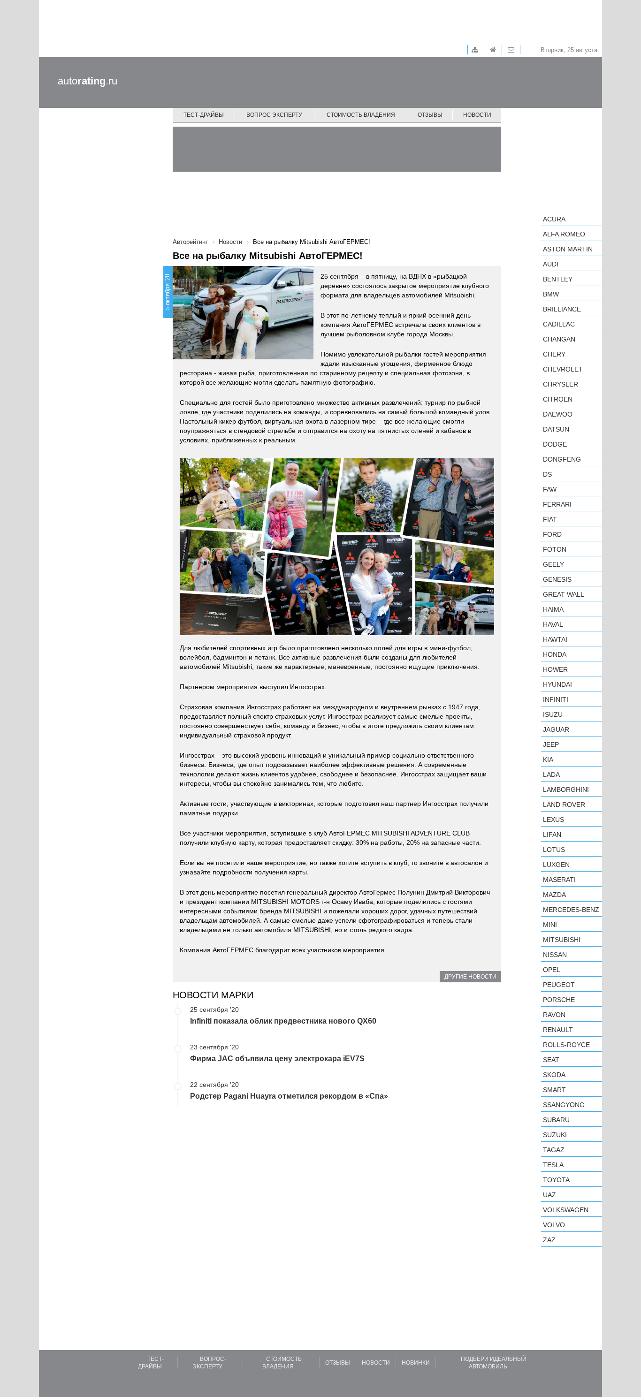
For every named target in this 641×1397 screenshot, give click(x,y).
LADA (551, 774)
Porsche (559, 999)
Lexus (553, 819)
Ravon (554, 1014)
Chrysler (560, 384)
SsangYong (564, 1104)
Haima (553, 609)
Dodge (555, 444)
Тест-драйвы (203, 115)
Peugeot (559, 984)
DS (547, 474)
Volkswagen (565, 1210)
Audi (550, 264)
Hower (555, 669)
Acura (554, 219)
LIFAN (552, 834)
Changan (559, 339)
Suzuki (555, 1135)
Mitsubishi (561, 939)
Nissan (555, 954)
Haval (553, 624)
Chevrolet (563, 369)
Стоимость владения (361, 115)
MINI (550, 924)
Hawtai (555, 639)
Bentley (557, 279)
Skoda (554, 1074)
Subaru (556, 1120)
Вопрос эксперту (274, 115)
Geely (553, 564)
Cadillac (559, 324)
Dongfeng (562, 459)
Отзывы (430, 115)
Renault (558, 1029)
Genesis (557, 579)
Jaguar (556, 729)
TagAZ (554, 1150)
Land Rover (564, 804)
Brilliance (562, 309)
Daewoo (557, 414)
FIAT (550, 519)
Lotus (554, 849)
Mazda (554, 894)
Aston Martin (568, 249)
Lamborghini (566, 789)
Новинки (416, 1362)
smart (554, 1089)
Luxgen (556, 864)
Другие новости (470, 976)
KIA (548, 759)
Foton (554, 549)
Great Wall (563, 594)
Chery (554, 354)
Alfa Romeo (564, 234)
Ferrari (557, 504)
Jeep (551, 744)
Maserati (559, 879)
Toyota (556, 1180)
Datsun (556, 429)
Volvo (554, 1225)
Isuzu (553, 714)
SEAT (551, 1059)
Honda (554, 654)
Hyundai (557, 684)
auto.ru (87, 81)
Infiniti (555, 699)
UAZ (549, 1195)
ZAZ (549, 1240)
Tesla (553, 1165)
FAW (550, 489)
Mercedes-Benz (571, 909)
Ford (552, 534)
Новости (477, 115)
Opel (551, 969)
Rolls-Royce (566, 1044)
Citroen (557, 399)
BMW (551, 294)
